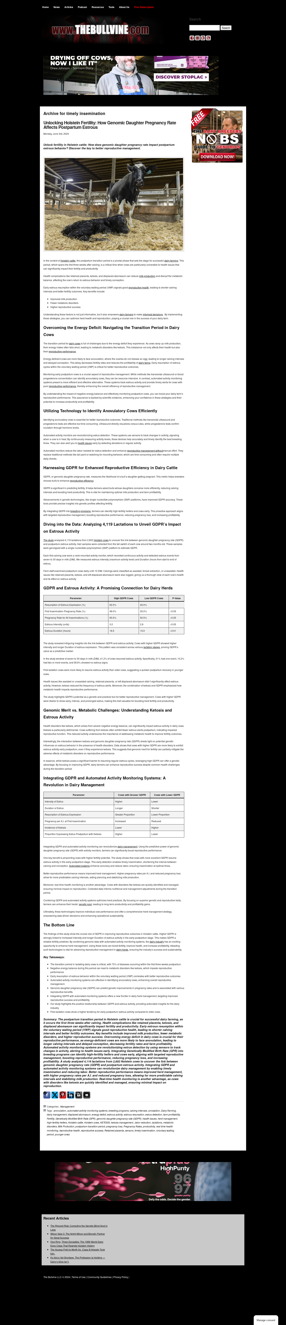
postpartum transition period (90, 1126)
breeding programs (80, 511)
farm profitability (171, 1114)
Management (67, 1106)
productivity (149, 1126)
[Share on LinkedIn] (70, 1095)
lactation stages (151, 647)
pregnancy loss (114, 1126)
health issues (85, 443)
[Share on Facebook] (46, 1095)
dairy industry (157, 941)
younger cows (62, 1134)
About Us (124, 7)
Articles (68, 7)
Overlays (237, 113)
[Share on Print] (78, 1095)
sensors (129, 1130)
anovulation (60, 1110)
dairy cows (74, 343)
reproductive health (138, 287)
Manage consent (266, 1320)
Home (45, 7)
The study (48, 540)
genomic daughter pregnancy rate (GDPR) (119, 1118)
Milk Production (66, 1126)
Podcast (82, 7)
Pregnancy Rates (133, 1126)
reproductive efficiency (81, 480)
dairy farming (171, 260)
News (57, 7)
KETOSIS (105, 1122)
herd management (167, 1118)
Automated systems (79, 865)
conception (154, 1110)
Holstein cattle (68, 260)
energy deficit (99, 1114)
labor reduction (143, 1122)
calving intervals (138, 1110)
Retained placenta (114, 1130)
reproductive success (92, 1130)
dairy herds (122, 949)
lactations (157, 1122)
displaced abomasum (79, 1114)
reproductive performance (62, 351)
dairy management (127, 846)
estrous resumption (134, 1114)
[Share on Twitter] (54, 1095)
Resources (98, 7)
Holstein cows (101, 540)
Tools (111, 7)
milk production (147, 276)
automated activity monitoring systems (87, 1110)
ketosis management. (122, 1122)
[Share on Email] (86, 1095)
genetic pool (85, 904)
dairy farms (144, 362)
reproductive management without (145, 450)
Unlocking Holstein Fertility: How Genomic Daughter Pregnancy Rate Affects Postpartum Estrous (109, 124)
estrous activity (115, 1114)
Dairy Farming (168, 1110)
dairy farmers (126, 314)
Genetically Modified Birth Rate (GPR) (76, 1118)
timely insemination (145, 1130)
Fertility (50, 1118)
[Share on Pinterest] (62, 1095)
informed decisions (153, 314)
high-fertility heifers (57, 1122)
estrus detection (153, 1114)
